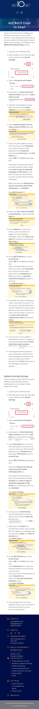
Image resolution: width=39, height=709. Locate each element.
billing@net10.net (16, 623)
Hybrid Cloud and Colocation (21, 671)
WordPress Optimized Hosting (22, 663)
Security (26, 661)
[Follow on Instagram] (18, 633)
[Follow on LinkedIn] (9, 633)
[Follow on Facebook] (15, 633)
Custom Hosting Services (20, 668)
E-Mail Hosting (17, 661)
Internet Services (16, 658)
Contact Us (14, 619)
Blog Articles (14, 695)
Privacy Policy (16, 691)
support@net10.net (16, 621)
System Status (17, 673)
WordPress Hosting (18, 666)
